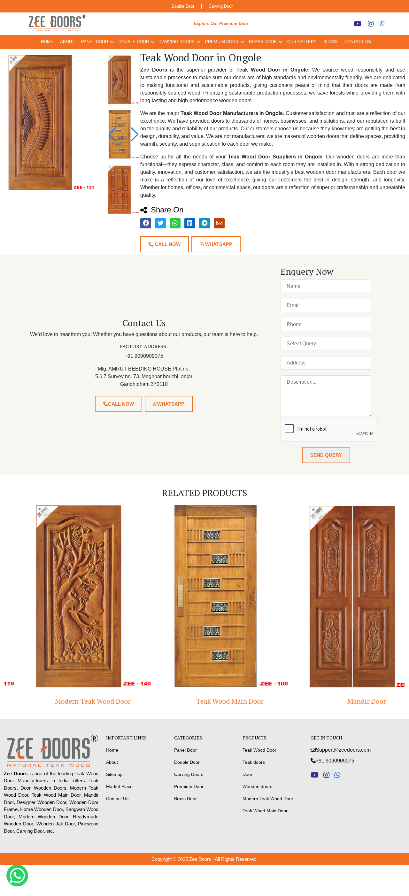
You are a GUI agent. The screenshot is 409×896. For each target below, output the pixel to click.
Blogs (330, 41)
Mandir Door (341, 701)
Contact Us (357, 41)
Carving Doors (177, 41)
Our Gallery (302, 41)
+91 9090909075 (335, 760)
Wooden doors (257, 786)
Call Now (167, 244)
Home (47, 41)
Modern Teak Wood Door (67, 701)
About (67, 41)
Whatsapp (218, 244)
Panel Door (94, 41)
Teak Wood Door (259, 750)
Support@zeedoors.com (343, 750)
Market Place (119, 786)
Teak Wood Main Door (204, 701)
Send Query (326, 455)
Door (247, 774)
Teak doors (254, 762)
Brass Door (263, 41)
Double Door (183, 6)
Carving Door (221, 6)
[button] (134, 134)
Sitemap (114, 774)
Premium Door (221, 41)
